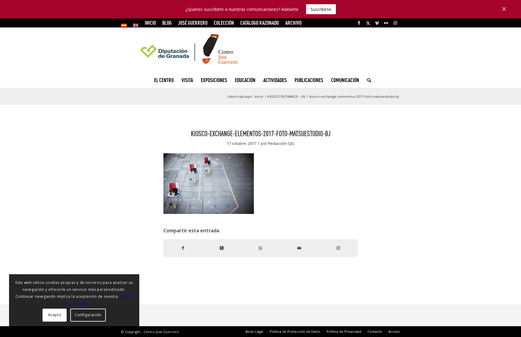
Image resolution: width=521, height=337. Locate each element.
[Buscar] (367, 80)
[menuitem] (125, 25)
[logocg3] (260, 50)
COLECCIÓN (224, 23)
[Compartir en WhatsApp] (260, 248)
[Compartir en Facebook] (182, 248)
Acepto (55, 314)
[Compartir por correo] (299, 248)
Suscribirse (321, 9)
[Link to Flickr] (386, 22)
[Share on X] (221, 248)
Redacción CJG (281, 143)
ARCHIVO (293, 23)
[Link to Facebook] (359, 22)
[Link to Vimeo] (377, 22)
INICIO (150, 23)
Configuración (88, 314)
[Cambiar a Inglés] (135, 25)
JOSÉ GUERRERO (192, 23)
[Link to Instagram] (395, 22)
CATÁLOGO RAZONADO (259, 23)
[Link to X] (368, 22)
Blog (167, 23)
